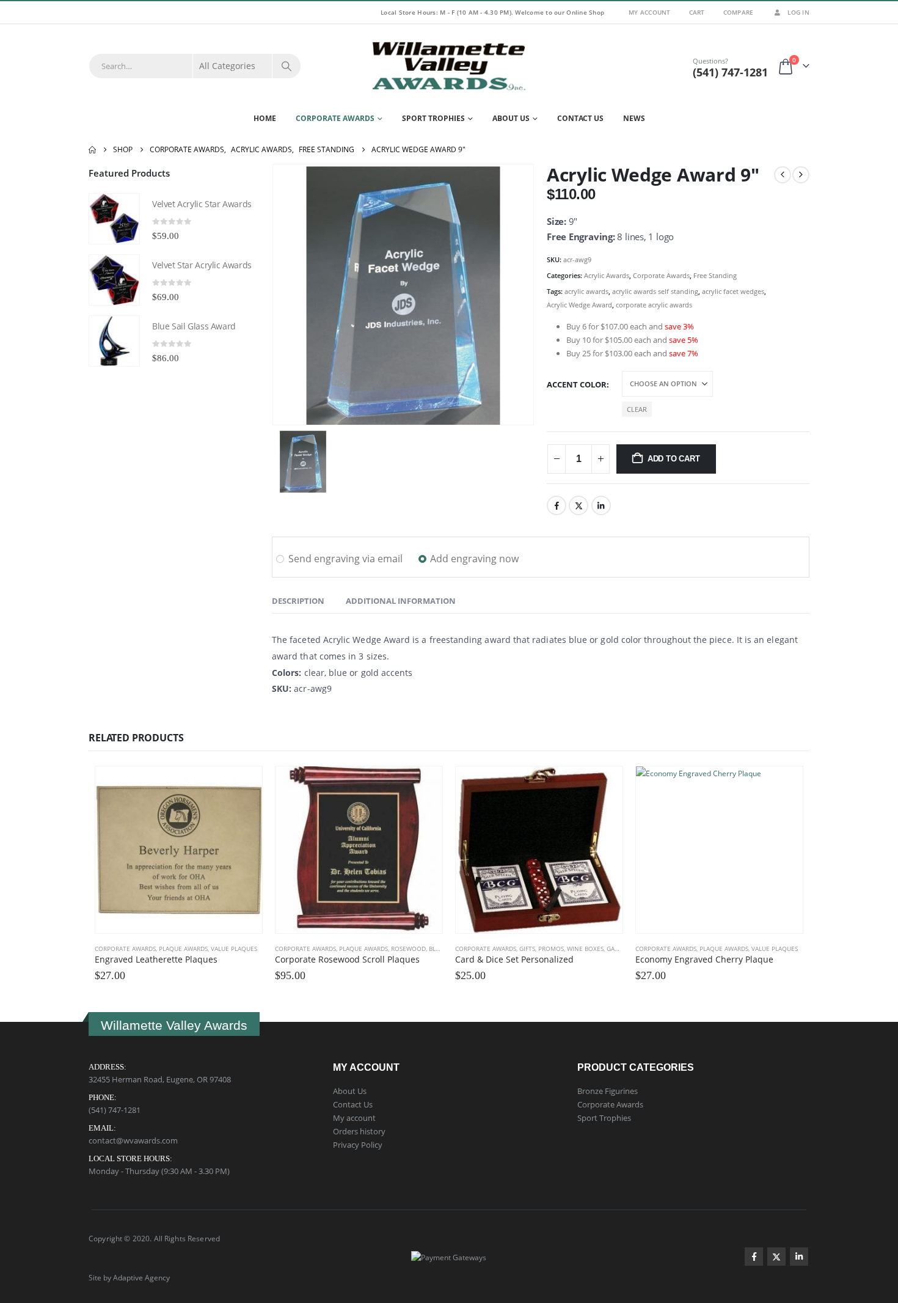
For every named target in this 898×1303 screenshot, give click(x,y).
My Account (650, 12)
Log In (798, 12)
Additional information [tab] (401, 600)
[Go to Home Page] (92, 149)
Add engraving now (474, 558)
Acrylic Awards (606, 275)
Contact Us (580, 118)
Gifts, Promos (541, 948)
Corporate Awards (335, 118)
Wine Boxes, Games (597, 948)
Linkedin (799, 1256)
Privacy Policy (357, 1144)
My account (354, 1117)
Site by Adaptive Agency (129, 1277)
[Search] (286, 66)
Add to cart (674, 458)
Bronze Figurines (607, 1090)
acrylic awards (586, 291)
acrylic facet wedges (733, 291)
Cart (697, 12)
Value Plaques (234, 948)
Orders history (359, 1131)
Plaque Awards (183, 948)
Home (265, 118)
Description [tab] (298, 600)
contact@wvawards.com (133, 1140)
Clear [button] (637, 409)
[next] (800, 174)
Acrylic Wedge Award (579, 304)
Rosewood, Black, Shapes (431, 948)
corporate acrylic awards (654, 304)
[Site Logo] (449, 66)
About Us (511, 118)
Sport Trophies (433, 118)
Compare (738, 12)
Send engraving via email (345, 558)
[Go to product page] (114, 218)
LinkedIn (601, 505)
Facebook (556, 505)
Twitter (578, 505)
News (634, 118)
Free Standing (715, 275)
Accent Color (577, 384)
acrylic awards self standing (655, 291)
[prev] (782, 174)
